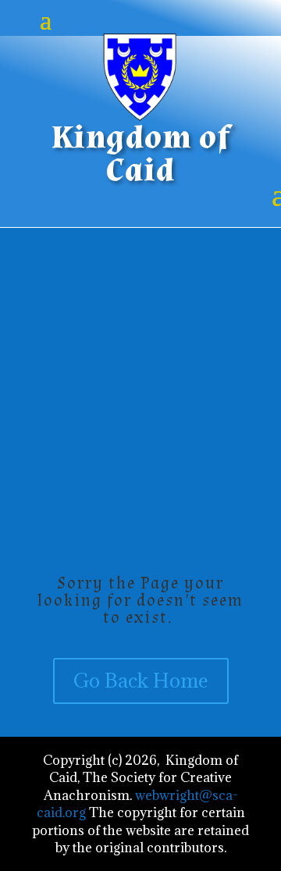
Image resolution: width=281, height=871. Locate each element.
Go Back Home (140, 680)
